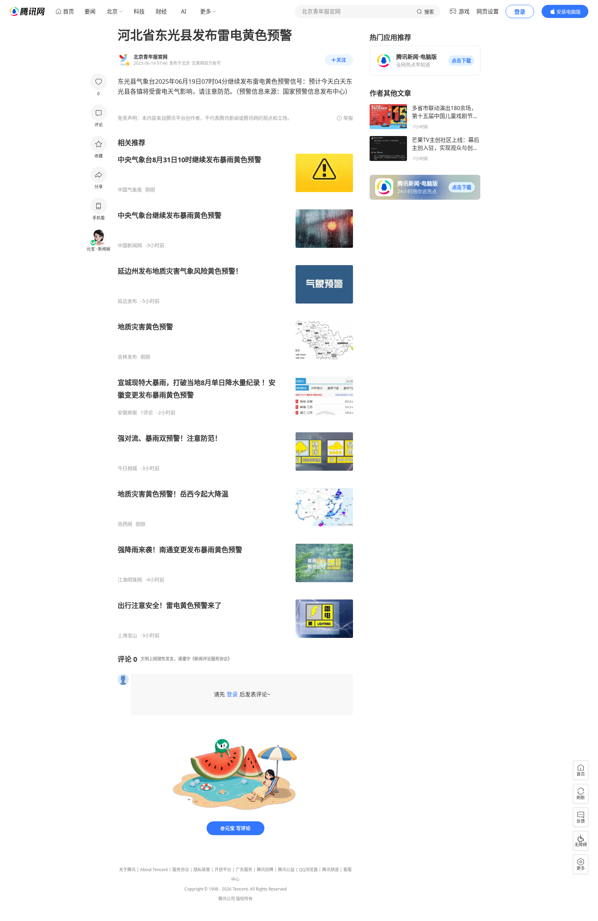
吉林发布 (127, 356)
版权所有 (244, 899)
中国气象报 (130, 189)
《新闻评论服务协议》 (211, 659)
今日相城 (127, 468)
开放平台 (223, 870)
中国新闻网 (130, 245)
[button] (461, 60)
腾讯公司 (226, 899)
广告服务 (244, 870)
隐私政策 (201, 870)
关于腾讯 (127, 870)
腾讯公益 (286, 870)
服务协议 (180, 870)
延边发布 (127, 301)
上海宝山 (127, 635)
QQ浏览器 (308, 870)
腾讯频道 (330, 870)
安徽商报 (127, 412)
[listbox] (235, 388)
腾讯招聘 (265, 870)
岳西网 (125, 524)
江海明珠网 (130, 579)
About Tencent (154, 870)
